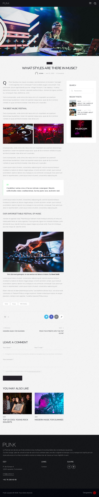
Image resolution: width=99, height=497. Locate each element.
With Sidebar (23, 304)
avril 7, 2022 (86, 101)
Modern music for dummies (49, 420)
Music (80, 110)
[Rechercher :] (81, 91)
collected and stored (34, 371)
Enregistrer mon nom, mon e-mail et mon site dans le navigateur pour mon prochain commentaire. (34, 354)
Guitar (6, 304)
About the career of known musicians (85, 104)
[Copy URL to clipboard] (61, 317)
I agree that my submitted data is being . (23, 371)
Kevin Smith (55, 274)
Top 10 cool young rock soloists (15, 421)
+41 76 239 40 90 (10, 480)
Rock (79, 101)
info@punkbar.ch (8, 474)
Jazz (49, 63)
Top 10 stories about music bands (85, 113)
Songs (14, 304)
